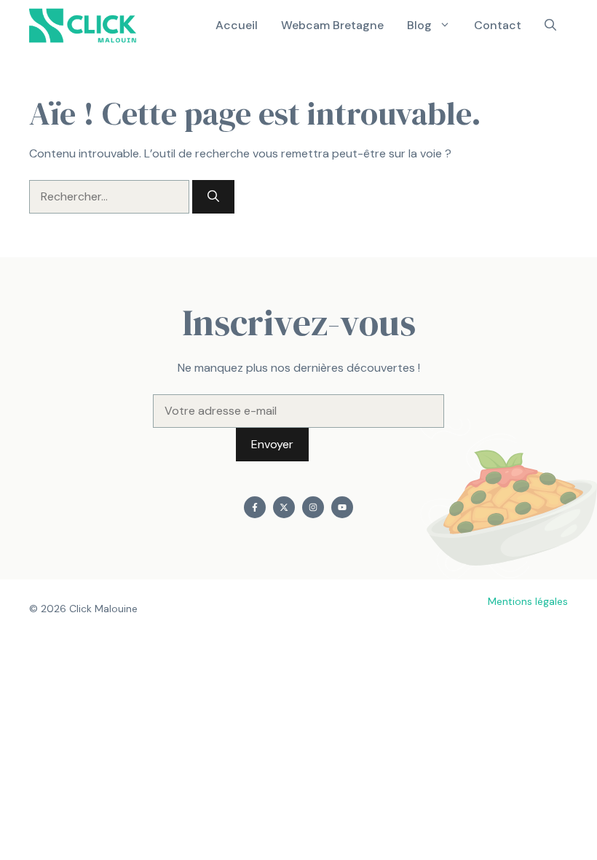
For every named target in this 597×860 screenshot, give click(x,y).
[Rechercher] (213, 197)
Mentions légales (528, 601)
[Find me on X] (284, 507)
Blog (419, 25)
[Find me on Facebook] (255, 507)
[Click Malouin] (87, 25)
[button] (550, 25)
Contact (497, 25)
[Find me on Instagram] (313, 507)
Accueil (237, 25)
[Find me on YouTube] (342, 507)
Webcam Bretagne (332, 25)
